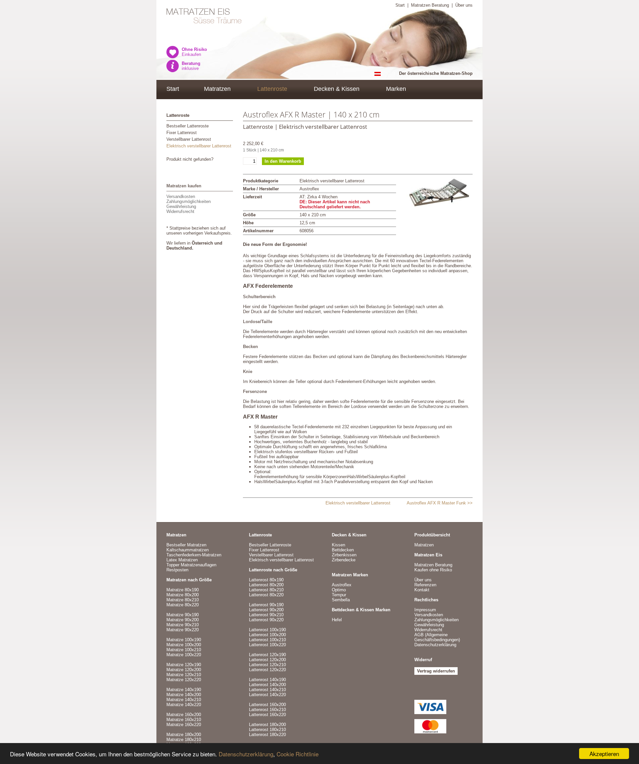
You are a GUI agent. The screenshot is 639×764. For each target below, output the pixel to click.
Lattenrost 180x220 (267, 734)
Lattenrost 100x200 (267, 634)
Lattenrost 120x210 (267, 664)
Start (400, 5)
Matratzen (217, 89)
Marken (396, 89)
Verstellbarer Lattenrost (188, 139)
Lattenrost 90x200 (266, 609)
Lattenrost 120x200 (267, 659)
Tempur (339, 594)
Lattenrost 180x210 (267, 729)
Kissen (338, 544)
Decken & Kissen (336, 89)
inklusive (191, 66)
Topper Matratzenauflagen (191, 564)
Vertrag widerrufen (436, 670)
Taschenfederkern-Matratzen (193, 554)
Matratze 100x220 (183, 654)
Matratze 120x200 (183, 669)
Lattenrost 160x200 (267, 704)
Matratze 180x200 (183, 734)
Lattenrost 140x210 (267, 689)
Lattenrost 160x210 (267, 709)
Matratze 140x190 (183, 689)
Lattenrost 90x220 (266, 619)
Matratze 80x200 (182, 594)
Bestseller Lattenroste (187, 125)
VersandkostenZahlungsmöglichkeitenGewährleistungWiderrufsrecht (188, 204)
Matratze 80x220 (182, 604)
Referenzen (425, 584)
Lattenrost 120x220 (267, 669)
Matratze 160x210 (183, 719)
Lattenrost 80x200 (266, 584)
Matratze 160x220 (183, 724)
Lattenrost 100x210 (267, 639)
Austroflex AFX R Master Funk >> (440, 502)
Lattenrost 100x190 (267, 629)
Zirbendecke (343, 559)
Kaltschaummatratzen (187, 549)
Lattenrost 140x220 (267, 694)
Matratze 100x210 (183, 649)
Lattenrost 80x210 (266, 589)
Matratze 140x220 (183, 704)
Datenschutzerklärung (246, 754)
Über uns (464, 5)
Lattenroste (272, 89)
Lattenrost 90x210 (266, 614)
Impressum (425, 609)
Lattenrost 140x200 (267, 684)
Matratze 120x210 (183, 674)
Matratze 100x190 (183, 639)
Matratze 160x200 (183, 714)
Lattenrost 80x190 (266, 579)
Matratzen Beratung (430, 5)
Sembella (341, 599)
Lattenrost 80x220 (266, 594)
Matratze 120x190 (183, 664)
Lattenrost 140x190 (267, 679)
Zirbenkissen (344, 554)
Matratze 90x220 (182, 629)
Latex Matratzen (182, 559)
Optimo (339, 589)
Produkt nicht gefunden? (189, 159)
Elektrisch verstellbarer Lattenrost (198, 145)
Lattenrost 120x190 (267, 654)
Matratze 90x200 (182, 619)
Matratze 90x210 (182, 624)
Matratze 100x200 (183, 644)
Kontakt (421, 589)
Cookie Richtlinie (298, 754)
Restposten (177, 569)
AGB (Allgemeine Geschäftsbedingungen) (437, 637)
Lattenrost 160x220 (267, 714)
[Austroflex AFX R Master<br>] (439, 193)
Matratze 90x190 (182, 614)
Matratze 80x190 (182, 589)
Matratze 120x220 (183, 679)
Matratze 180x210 (183, 739)
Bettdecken (343, 549)
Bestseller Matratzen (186, 544)
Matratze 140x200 (183, 694)
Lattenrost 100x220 (267, 644)
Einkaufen (194, 52)
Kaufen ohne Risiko (433, 569)
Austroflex (341, 584)
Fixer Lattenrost (181, 132)
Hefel (337, 619)
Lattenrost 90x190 (266, 604)
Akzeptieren (604, 753)
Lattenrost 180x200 (267, 724)
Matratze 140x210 (183, 699)
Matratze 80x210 (182, 599)
